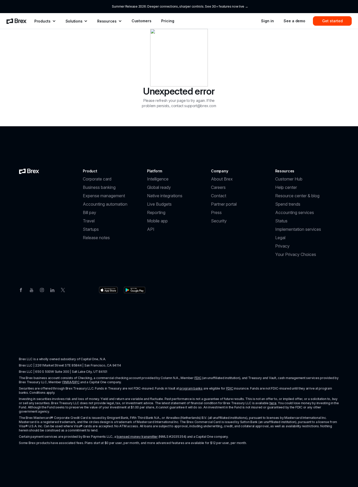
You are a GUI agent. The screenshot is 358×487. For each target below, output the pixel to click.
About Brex (222, 179)
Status (281, 220)
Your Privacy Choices (295, 254)
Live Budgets (159, 204)
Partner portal (224, 204)
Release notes (96, 237)
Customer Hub (288, 179)
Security (219, 220)
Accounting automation (105, 204)
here (272, 403)
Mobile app (157, 220)
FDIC (198, 378)
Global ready (159, 187)
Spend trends (287, 204)
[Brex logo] (29, 171)
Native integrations (164, 195)
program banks (191, 388)
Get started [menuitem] (332, 21)
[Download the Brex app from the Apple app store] (108, 290)
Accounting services (294, 212)
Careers (218, 187)
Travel (89, 220)
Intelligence (158, 179)
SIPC (75, 382)
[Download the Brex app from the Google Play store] (134, 290)
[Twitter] (63, 289)
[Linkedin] (52, 289)
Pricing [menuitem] (167, 21)
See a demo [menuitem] (294, 21)
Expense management (104, 195)
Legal (280, 237)
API (150, 229)
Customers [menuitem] (141, 21)
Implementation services (298, 229)
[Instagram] (42, 289)
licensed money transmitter (137, 437)
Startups (91, 229)
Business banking (99, 187)
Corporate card (97, 179)
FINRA (67, 382)
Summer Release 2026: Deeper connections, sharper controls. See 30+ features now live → (180, 6)
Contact (218, 195)
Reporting (156, 212)
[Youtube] (31, 289)
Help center (286, 187)
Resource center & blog (297, 195)
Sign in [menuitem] (267, 21)
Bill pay (89, 212)
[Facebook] (21, 289)
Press (216, 212)
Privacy (282, 246)
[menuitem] (16, 21)
